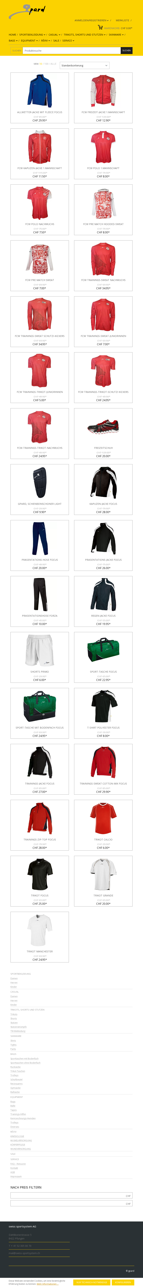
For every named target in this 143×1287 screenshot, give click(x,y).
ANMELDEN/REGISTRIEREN (91, 20)
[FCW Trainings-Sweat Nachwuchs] (103, 258)
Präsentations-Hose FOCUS (40, 560)
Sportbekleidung (20, 973)
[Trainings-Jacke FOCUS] (40, 762)
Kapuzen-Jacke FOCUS (103, 504)
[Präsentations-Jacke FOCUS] (103, 538)
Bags (13, 1054)
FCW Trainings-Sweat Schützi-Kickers (40, 336)
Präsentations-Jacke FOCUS (103, 560)
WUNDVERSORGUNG (20, 1149)
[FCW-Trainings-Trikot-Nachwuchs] (40, 426)
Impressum (16, 1176)
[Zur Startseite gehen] (69, 11)
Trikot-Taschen (17, 1071)
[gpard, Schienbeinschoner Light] (40, 482)
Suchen (16, 50)
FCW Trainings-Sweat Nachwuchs (103, 280)
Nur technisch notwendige (92, 1282)
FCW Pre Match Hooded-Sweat (103, 224)
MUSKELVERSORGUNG (21, 1141)
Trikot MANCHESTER (40, 951)
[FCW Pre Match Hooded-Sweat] (103, 202)
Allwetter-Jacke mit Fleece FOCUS (39, 112)
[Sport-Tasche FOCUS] (103, 650)
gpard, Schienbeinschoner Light (40, 504)
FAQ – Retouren (18, 1164)
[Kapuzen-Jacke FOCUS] (103, 482)
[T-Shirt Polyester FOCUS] (103, 706)
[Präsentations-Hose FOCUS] (40, 538)
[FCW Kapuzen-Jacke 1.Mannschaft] (40, 147)
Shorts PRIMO (40, 672)
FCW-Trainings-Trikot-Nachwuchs (39, 448)
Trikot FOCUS (39, 895)
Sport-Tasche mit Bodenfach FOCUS (40, 727)
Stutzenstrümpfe (18, 1027)
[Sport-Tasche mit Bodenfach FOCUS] (40, 706)
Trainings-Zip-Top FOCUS (40, 839)
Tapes (13, 1110)
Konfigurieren (123, 1282)
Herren (13, 983)
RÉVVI (13, 1131)
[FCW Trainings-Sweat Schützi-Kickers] (40, 314)
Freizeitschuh (103, 448)
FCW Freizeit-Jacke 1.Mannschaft (103, 112)
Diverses (14, 1127)
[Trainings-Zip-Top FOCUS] (40, 818)
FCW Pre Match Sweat (39, 280)
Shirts (13, 1041)
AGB (12, 1172)
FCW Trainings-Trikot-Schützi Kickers (103, 392)
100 (46, 63)
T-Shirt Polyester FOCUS (103, 727)
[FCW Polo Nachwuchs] (40, 202)
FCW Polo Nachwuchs (39, 224)
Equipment (16, 1097)
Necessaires (16, 1084)
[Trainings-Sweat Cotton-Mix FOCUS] (103, 762)
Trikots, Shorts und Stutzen (27, 1009)
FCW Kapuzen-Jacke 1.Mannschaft (39, 168)
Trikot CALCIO (103, 839)
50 (40, 63)
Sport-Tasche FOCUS (103, 672)
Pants (13, 1049)
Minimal (128, 1196)
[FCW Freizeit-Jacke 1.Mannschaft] (103, 91)
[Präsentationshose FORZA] (40, 594)
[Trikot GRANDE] (103, 874)
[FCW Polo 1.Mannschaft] (103, 147)
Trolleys (14, 1075)
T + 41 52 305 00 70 (20, 1245)
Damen (14, 978)
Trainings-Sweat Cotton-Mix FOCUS (103, 783)
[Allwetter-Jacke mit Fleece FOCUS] (40, 91)
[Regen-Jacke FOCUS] (103, 594)
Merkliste (123, 20)
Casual (14, 991)
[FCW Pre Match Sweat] (40, 258)
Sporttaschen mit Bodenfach (24, 1059)
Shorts (13, 1019)
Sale (13, 1153)
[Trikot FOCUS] (40, 874)
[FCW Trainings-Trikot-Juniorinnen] (40, 370)
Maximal (128, 1203)
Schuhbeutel (16, 1080)
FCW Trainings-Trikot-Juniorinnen (40, 392)
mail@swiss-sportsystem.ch (24, 1253)
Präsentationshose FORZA (39, 616)
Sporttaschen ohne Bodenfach (25, 1063)
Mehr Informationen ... (48, 1283)
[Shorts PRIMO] (40, 650)
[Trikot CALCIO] (103, 818)
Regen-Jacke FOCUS (103, 616)
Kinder (13, 987)
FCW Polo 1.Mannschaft (103, 168)
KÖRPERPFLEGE (17, 1145)
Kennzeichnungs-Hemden (23, 1118)
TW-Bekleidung (17, 1031)
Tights (13, 1045)
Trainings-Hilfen (18, 1114)
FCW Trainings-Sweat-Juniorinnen (103, 336)
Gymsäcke (15, 1088)
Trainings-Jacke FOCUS (39, 783)
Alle (53, 63)
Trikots (13, 1014)
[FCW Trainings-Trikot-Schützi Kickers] (103, 370)
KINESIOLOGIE (17, 1136)
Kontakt (14, 1168)
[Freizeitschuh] (103, 426)
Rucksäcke (15, 1067)
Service (14, 1159)
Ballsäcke (15, 1092)
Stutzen (14, 1023)
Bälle (12, 1106)
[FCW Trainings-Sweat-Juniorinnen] (103, 314)
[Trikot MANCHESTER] (40, 930)
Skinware (15, 1036)
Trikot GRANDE (103, 895)
